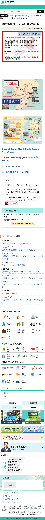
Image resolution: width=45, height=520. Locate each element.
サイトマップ (7, 496)
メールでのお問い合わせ (11, 493)
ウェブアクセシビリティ (11, 499)
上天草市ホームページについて (13, 502)
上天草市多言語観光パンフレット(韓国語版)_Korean (22, 250)
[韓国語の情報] (23, 16)
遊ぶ (4, 396)
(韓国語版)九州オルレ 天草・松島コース (17, 243)
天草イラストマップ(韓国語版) (14, 265)
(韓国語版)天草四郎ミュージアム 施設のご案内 (21, 272)
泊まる (5, 393)
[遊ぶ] (33, 16)
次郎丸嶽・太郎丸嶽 (11, 293)
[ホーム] (13, 16)
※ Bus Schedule (11, 166)
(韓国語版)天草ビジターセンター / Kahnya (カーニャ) (23, 278)
